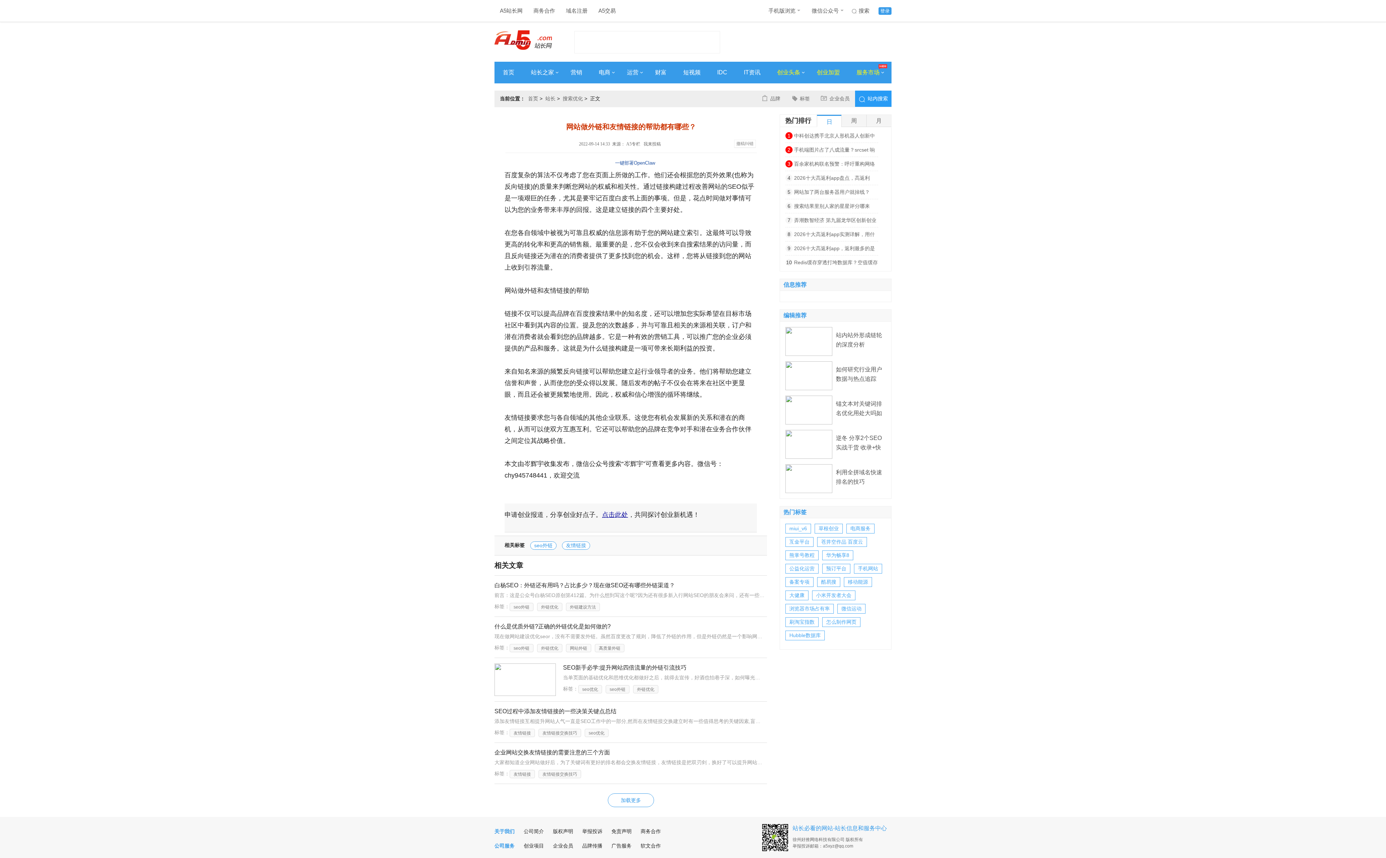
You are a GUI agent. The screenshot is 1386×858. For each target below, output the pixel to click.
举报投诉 (592, 831)
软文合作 (651, 846)
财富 (661, 72)
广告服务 (621, 846)
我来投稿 (652, 144)
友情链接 (576, 545)
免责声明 (621, 831)
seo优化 (590, 689)
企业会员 (839, 98)
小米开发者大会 (833, 595)
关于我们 (504, 831)
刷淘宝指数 (802, 622)
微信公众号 (825, 11)
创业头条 (788, 72)
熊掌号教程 (802, 555)
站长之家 (542, 72)
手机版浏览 (782, 11)
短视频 (692, 72)
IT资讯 (752, 72)
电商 (604, 72)
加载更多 (631, 800)
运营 (632, 72)
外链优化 (549, 607)
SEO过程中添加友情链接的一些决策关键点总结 (555, 711)
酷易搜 (828, 582)
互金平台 (799, 542)
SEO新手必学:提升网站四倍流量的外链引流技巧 (625, 668)
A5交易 (607, 11)
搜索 (864, 11)
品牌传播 (592, 846)
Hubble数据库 (805, 635)
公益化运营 (802, 568)
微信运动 (851, 608)
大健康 (797, 595)
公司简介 (534, 831)
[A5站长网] (523, 40)
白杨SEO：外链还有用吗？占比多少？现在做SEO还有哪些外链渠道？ (584, 585)
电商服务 (860, 528)
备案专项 (799, 582)
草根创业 (829, 528)
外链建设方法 (583, 607)
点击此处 (615, 514)
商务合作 (544, 11)
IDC (722, 72)
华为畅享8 (837, 555)
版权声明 (563, 831)
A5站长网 (511, 11)
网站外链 (578, 648)
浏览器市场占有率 (809, 608)
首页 (508, 72)
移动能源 (858, 582)
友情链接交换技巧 (559, 733)
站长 (550, 98)
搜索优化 (573, 98)
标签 (805, 98)
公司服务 (504, 846)
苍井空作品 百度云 (842, 542)
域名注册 (577, 11)
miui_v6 (798, 528)
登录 (885, 11)
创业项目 (534, 846)
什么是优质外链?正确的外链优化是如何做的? (552, 626)
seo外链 (543, 545)
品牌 (775, 98)
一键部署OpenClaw (635, 163)
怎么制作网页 (841, 622)
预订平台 (836, 568)
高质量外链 (609, 648)
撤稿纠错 (745, 143)
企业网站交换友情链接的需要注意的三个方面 (552, 752)
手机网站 (868, 568)
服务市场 (868, 72)
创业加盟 (828, 72)
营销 (576, 72)
